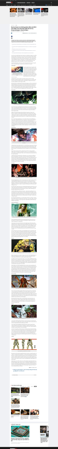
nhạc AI (33, 2)
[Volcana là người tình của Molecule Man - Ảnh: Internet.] (24, 344)
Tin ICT (12, 5)
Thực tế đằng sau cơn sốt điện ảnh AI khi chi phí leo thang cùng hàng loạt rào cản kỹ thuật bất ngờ (25, 395)
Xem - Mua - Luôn (23, 5)
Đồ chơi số (34, 5)
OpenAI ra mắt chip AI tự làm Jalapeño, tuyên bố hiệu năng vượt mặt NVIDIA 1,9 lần (20, 439)
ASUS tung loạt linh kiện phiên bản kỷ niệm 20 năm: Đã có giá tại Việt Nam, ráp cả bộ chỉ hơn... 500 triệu (44, 440)
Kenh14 (13, 0)
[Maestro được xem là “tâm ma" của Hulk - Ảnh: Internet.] (24, 245)
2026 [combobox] (32, 386)
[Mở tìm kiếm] (51, 2)
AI (9, 5)
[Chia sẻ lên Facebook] (11, 36)
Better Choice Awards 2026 (21, 2)
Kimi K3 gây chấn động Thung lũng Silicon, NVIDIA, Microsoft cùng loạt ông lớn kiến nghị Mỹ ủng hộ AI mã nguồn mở (44, 14)
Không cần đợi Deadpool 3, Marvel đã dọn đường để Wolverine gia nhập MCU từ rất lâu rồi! (25, 370)
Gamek (10, 0)
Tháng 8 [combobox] (28, 386)
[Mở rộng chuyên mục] (51, 5)
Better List (28, 2)
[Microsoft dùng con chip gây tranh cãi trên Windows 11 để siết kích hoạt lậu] (36, 10)
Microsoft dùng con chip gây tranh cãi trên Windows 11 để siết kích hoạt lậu (36, 14)
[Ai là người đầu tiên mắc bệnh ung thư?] (15, 412)
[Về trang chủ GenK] (9, 3)
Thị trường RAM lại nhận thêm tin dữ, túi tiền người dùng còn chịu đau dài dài (28, 14)
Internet (15, 5)
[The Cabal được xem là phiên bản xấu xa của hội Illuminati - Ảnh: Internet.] (24, 170)
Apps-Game (30, 5)
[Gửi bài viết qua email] (11, 33)
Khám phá (18, 5)
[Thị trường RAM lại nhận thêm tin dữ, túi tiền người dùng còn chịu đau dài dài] (29, 10)
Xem (35, 386)
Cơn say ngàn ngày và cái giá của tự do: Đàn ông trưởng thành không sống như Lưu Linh (15, 395)
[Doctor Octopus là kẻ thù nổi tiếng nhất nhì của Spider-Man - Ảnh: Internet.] (24, 281)
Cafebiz (15, 0)
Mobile (7, 5)
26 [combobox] (25, 386)
